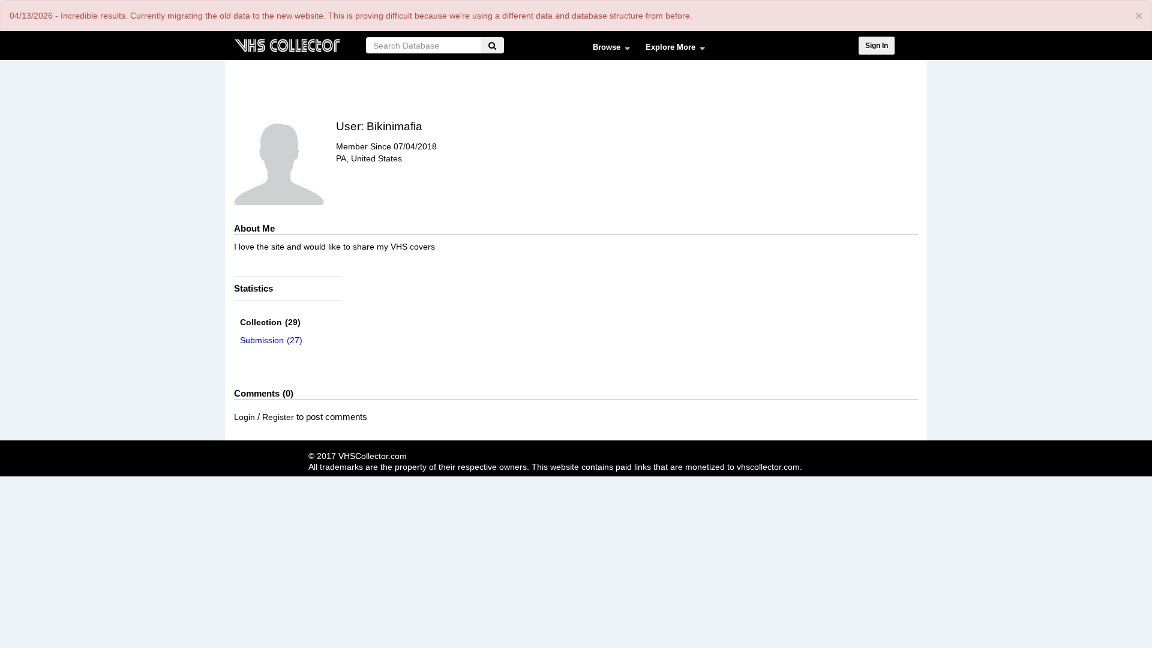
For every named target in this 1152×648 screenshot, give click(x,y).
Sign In (876, 45)
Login (244, 417)
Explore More (666, 50)
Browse (602, 50)
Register (278, 417)
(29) (270, 322)
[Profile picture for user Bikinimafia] (279, 160)
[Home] (286, 44)
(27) (271, 340)
